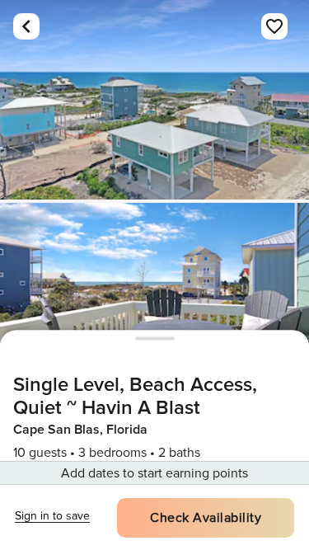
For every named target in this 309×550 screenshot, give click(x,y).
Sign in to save (52, 516)
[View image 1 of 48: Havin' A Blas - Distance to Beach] (154, 100)
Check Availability (205, 518)
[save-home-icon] (274, 26)
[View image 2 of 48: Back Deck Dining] (154, 302)
